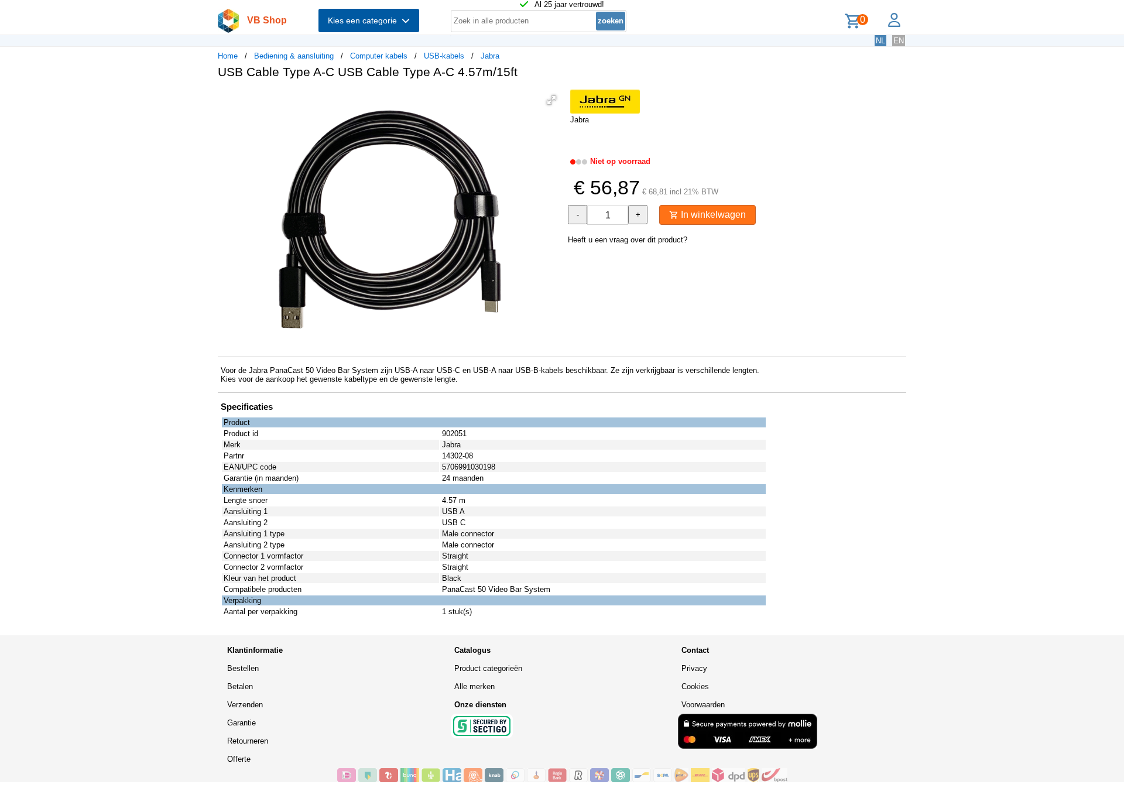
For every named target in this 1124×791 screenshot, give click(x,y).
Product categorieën (488, 668)
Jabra (490, 56)
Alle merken (474, 686)
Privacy (694, 668)
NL (880, 40)
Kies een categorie (365, 20)
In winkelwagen (712, 215)
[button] (551, 100)
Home (228, 56)
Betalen (240, 686)
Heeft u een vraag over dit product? (627, 239)
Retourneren (247, 741)
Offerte (239, 759)
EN (898, 40)
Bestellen (243, 668)
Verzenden (245, 704)
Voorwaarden (703, 704)
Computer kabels (378, 56)
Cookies (695, 686)
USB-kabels (444, 56)
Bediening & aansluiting (294, 56)
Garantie (241, 722)
